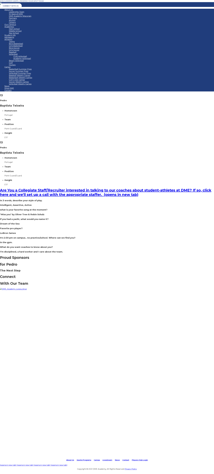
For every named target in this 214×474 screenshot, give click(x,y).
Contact (8, 90)
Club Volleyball (20, 56)
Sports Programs (84, 460)
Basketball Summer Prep (20, 69)
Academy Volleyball (22, 59)
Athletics (8, 39)
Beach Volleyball (16, 61)
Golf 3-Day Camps (17, 80)
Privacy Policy (131, 469)
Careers (12, 22)
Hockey (12, 65)
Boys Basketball (16, 44)
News (6, 86)
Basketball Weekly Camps (20, 78)
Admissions (9, 37)
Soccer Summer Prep (18, 71)
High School (14, 29)
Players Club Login (140, 460)
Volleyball (13, 54)
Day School (14, 33)
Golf (11, 63)
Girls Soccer (14, 50)
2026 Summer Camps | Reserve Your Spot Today (22, 1)
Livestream (107, 460)
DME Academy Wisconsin (20, 16)
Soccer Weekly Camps (19, 82)
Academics (9, 27)
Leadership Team (16, 12)
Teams (12, 42)
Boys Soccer (14, 48)
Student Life (10, 35)
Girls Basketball (16, 46)
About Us (8, 10)
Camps (7, 67)
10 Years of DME (16, 14)
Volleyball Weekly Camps (20, 84)
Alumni (12, 20)
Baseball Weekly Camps (19, 75)
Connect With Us (11, 6)
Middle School (15, 31)
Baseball (12, 52)
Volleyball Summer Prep (20, 73)
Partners (13, 18)
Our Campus (10, 25)
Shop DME (9, 88)
